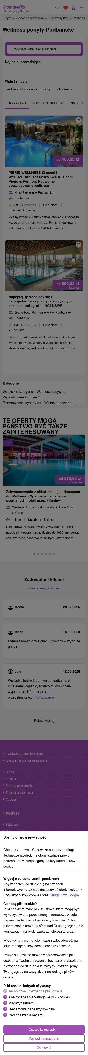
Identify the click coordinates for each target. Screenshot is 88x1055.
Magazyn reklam (21, 1003)
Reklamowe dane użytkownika (32, 1009)
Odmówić (44, 1047)
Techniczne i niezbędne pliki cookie (35, 991)
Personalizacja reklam (25, 1015)
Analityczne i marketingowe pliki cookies (39, 997)
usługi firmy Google (64, 895)
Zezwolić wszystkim (44, 1029)
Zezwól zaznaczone (44, 1038)
